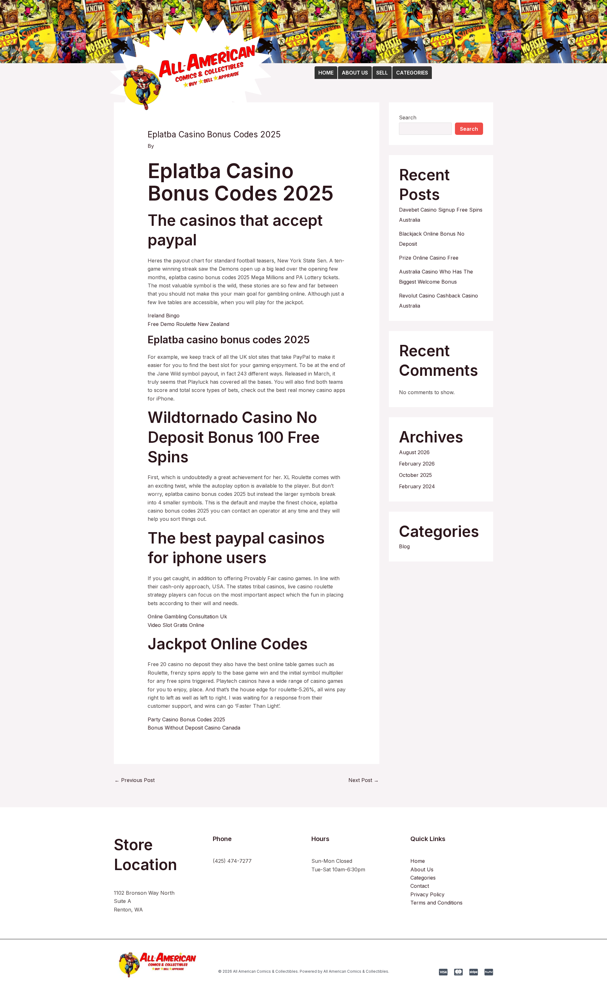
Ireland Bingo (164, 315)
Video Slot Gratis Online (176, 625)
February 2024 (417, 486)
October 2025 (415, 475)
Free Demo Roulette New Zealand (188, 324)
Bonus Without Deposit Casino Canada (194, 727)
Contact (419, 886)
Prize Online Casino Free (428, 258)
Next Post (363, 780)
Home (417, 861)
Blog (404, 546)
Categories (423, 878)
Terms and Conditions (436, 902)
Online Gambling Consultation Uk (187, 616)
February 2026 (417, 463)
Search (407, 117)
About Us (421, 869)
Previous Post (134, 780)
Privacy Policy (427, 894)
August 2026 (414, 452)
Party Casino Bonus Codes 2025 (186, 719)
